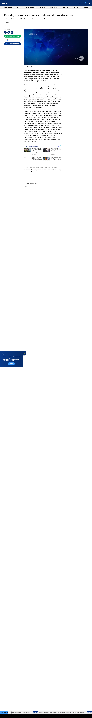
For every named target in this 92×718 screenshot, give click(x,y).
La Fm (7, 22)
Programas (81, 3)
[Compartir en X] (8, 32)
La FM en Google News (13, 39)
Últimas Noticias (4, 712)
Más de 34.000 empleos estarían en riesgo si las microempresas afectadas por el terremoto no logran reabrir (48, 712)
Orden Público (8, 7)
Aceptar (11, 363)
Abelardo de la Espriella (79, 712)
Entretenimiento (31, 7)
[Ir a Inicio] (5, 3)
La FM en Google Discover (13, 43)
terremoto (22, 712)
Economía (43, 7)
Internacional (54, 7)
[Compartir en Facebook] (5, 32)
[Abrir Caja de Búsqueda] (89, 3)
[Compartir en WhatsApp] (12, 32)
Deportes (75, 7)
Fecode (26, 186)
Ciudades (65, 7)
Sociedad (85, 7)
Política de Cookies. (10, 360)
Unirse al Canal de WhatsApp (13, 36)
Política (19, 7)
